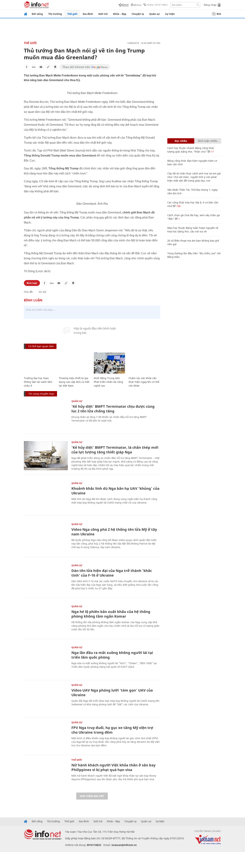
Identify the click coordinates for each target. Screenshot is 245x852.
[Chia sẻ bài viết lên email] (41, 67)
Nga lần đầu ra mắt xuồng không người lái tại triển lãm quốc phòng (112, 655)
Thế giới (72, 14)
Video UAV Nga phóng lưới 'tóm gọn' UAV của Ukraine (112, 692)
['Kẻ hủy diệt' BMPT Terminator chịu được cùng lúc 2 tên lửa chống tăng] (46, 414)
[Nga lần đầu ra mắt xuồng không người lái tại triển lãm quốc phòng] (46, 660)
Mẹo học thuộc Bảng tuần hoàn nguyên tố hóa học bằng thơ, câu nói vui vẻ (192, 229)
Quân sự (154, 14)
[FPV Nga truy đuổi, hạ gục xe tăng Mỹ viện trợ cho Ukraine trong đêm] (46, 735)
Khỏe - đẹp (119, 14)
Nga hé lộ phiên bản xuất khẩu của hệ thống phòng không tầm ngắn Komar (110, 614)
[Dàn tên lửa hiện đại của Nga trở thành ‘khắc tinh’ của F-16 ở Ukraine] (46, 578)
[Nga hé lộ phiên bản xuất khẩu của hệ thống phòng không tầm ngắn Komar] (46, 619)
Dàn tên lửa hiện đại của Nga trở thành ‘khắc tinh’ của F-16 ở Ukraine (111, 573)
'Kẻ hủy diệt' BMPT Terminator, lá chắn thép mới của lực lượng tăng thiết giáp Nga (114, 449)
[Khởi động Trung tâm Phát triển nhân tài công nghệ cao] (109, 363)
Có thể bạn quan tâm (41, 346)
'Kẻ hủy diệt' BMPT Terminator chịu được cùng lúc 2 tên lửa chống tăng (113, 408)
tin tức (42, 291)
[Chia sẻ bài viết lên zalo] (33, 67)
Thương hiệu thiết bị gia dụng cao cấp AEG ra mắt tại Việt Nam (74, 381)
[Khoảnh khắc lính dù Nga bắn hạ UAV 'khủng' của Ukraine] (46, 496)
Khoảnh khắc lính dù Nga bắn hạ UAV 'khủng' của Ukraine (115, 490)
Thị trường (55, 14)
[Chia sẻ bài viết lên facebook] (26, 67)
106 (178, 206)
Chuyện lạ (138, 14)
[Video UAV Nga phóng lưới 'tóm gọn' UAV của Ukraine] (46, 698)
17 (212, 151)
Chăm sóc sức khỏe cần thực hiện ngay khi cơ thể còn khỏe (144, 381)
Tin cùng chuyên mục (41, 393)
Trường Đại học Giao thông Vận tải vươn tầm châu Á (38, 381)
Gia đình (88, 14)
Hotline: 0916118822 (157, 4)
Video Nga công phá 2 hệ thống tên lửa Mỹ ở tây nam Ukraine (114, 531)
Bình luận (32, 283)
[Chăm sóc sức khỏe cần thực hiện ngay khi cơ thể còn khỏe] (144, 363)
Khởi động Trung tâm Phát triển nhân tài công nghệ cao (108, 381)
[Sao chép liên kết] (48, 67)
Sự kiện (170, 14)
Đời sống (37, 14)
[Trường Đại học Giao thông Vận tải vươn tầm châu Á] (39, 363)
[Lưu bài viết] (55, 67)
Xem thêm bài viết (92, 796)
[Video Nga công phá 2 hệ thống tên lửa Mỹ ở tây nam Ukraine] (46, 537)
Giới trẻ (103, 14)
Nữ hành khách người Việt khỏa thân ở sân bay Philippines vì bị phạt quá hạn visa (113, 767)
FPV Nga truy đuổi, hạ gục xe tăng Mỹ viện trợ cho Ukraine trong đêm (112, 730)
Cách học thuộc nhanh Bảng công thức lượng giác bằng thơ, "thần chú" (190, 149)
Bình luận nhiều (207, 141)
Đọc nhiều (181, 141)
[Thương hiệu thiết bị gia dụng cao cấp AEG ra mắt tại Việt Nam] (74, 363)
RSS (219, 14)
